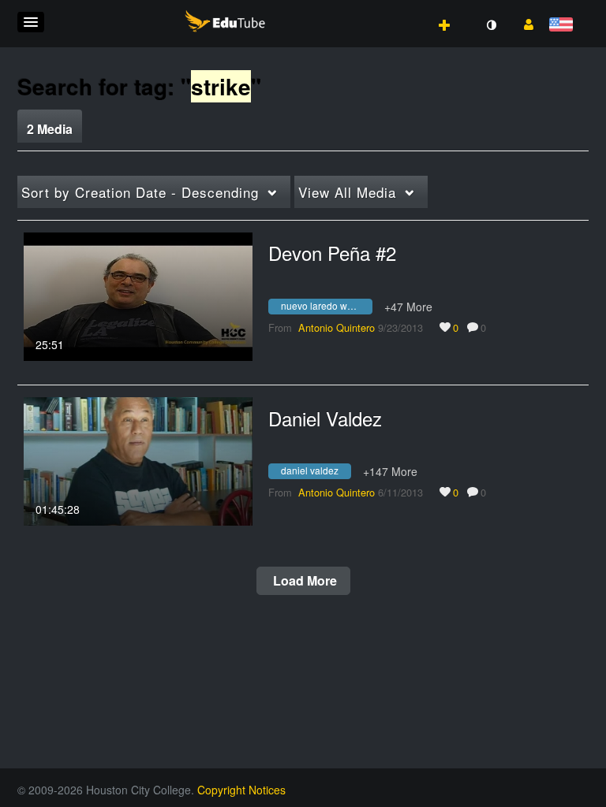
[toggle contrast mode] (491, 25)
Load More (303, 580)
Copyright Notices (241, 790)
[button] (30, 22)
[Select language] (564, 25)
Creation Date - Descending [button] (140, 192)
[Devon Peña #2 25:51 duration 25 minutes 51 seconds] (138, 295)
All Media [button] (347, 192)
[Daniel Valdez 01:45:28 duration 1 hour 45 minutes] (138, 459)
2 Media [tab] (50, 129)
